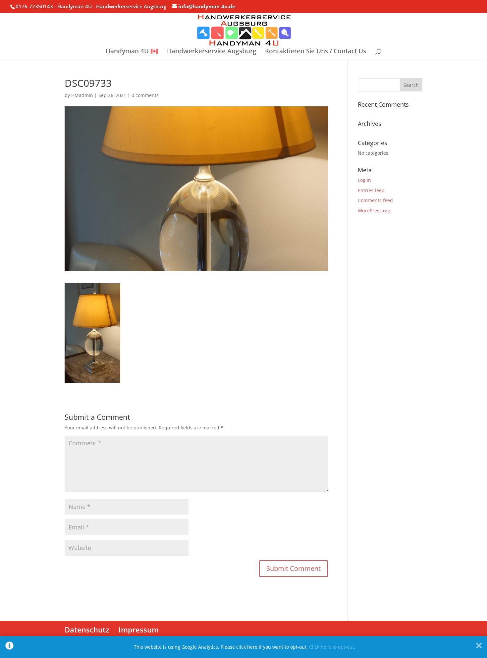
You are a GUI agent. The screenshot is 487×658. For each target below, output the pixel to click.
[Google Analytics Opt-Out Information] (9, 647)
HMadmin (82, 95)
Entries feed (371, 190)
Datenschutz (87, 629)
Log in (364, 180)
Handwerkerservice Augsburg (211, 52)
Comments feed (375, 200)
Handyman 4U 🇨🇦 (132, 52)
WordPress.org (374, 210)
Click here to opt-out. (332, 647)
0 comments (145, 95)
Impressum (139, 629)
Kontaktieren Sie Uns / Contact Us (315, 52)
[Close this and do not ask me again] (479, 647)
